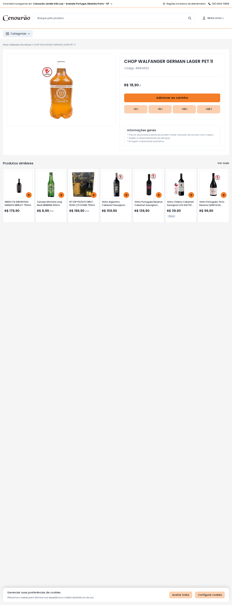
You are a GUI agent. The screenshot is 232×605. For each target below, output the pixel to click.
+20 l (209, 109)
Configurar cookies (210, 595)
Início (6, 44)
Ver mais (223, 163)
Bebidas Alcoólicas (21, 44)
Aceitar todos (180, 595)
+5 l (160, 109)
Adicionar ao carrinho (172, 98)
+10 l (184, 109)
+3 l (135, 109)
